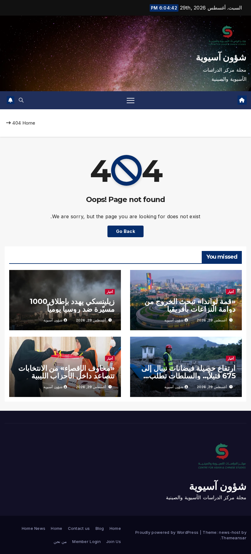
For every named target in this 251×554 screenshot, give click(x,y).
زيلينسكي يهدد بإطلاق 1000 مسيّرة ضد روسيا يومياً (72, 305)
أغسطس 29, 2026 (212, 320)
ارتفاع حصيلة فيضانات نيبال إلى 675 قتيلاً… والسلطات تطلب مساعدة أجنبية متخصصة (188, 376)
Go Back (125, 231)
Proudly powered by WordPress (167, 532)
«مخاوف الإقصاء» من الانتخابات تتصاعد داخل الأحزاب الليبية (66, 372)
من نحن (60, 541)
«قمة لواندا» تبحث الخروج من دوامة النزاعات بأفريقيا (190, 305)
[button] (21, 100)
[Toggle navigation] (130, 100)
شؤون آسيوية (221, 57)
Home (29, 123)
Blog (100, 528)
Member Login (86, 541)
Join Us (113, 541)
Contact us (79, 528)
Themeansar (233, 537)
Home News (34, 528)
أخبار (231, 292)
